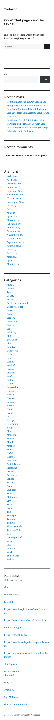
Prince (10, 471)
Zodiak (10, 559)
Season (10, 482)
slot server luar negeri (15, 704)
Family (10, 361)
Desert (10, 358)
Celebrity (11, 332)
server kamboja (12, 594)
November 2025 (15, 194)
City (9, 343)
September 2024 (15, 242)
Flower (10, 372)
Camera (11, 317)
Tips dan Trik (14, 530)
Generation (13, 387)
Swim (10, 508)
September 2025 (15, 202)
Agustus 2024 (14, 246)
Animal (10, 285)
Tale (9, 511)
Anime (10, 288)
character (12, 339)
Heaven (11, 398)
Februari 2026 (14, 183)
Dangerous (12, 350)
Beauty (10, 296)
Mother (11, 446)
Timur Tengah (14, 526)
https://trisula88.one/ (15, 635)
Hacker (10, 391)
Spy (9, 500)
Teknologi (12, 519)
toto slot (8, 602)
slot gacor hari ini (13, 580)
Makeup (11, 438)
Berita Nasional (15, 306)
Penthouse (12, 460)
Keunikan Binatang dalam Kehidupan (26, 109)
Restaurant (12, 475)
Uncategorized (14, 537)
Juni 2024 (12, 253)
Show (10, 493)
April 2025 (12, 216)
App (9, 292)
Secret (10, 486)
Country (11, 347)
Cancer (10, 325)
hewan (10, 402)
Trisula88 (9, 689)
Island (10, 413)
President (12, 468)
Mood (10, 442)
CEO (9, 336)
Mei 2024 (12, 257)
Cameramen (13, 321)
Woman (11, 548)
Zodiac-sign (13, 555)
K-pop (10, 420)
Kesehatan (12, 424)
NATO (10, 453)
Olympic (11, 457)
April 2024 (12, 260)
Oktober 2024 (14, 238)
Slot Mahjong (11, 697)
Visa (9, 544)
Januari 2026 (13, 187)
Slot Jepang (13, 497)
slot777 (8, 587)
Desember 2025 (15, 191)
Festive (10, 369)
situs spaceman (12, 671)
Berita (10, 299)
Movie (10, 449)
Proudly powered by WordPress (27, 715)
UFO (9, 533)
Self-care (11, 489)
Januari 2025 (13, 227)
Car (8, 328)
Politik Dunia (13, 464)
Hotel (10, 409)
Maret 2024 (13, 264)
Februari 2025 (14, 224)
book (9, 310)
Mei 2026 (12, 176)
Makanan (12, 435)
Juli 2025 (11, 205)
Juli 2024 (11, 249)
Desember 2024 (15, 231)
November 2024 (15, 235)
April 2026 (12, 180)
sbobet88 (9, 675)
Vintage (11, 541)
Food (9, 376)
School (10, 479)
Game (10, 383)
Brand (10, 314)
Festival (11, 365)
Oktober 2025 (14, 198)
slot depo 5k (10, 664)
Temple (11, 522)
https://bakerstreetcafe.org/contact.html (25, 620)
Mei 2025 (12, 213)
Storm (10, 504)
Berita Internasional (17, 303)
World (10, 552)
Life (9, 431)
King (9, 427)
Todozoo (10, 9)
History (11, 405)
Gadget (10, 380)
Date (9, 354)
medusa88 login (12, 627)
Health (10, 394)
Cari (6, 74)
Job (8, 416)
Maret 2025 (13, 220)
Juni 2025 (12, 209)
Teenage (11, 515)
